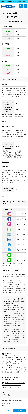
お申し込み (21, 6)
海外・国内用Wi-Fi (7, 394)
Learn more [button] (4, 405)
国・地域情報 (6, 353)
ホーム (3, 392)
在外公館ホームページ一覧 (10, 377)
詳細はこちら (5, 121)
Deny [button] (8, 410)
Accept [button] (20, 410)
